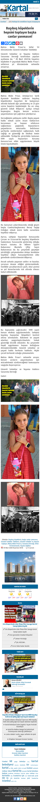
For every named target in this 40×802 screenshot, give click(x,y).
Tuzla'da (23, 773)
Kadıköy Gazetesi (20, 755)
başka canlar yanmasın (30, 540)
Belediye (22, 761)
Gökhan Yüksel (7, 771)
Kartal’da (17, 770)
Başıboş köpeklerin (15, 540)
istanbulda (22, 765)
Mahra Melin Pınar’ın (15, 544)
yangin (15, 761)
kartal (5, 767)
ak (9, 768)
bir (27, 764)
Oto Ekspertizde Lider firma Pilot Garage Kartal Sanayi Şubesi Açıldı (20, 625)
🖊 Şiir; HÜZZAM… (20, 642)
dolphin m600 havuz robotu (9, 792)
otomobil (24, 771)
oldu (15, 781)
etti (11, 778)
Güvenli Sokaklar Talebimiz (10, 542)
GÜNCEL (20, 768)
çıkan (27, 773)
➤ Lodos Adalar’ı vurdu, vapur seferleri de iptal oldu (20, 735)
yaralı (36, 776)
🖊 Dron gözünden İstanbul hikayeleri (19, 635)
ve (10, 761)
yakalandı (35, 768)
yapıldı (15, 768)
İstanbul (4, 761)
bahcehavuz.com (30, 795)
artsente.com (8, 795)
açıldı (12, 781)
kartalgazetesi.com (10, 789)
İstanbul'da (17, 776)
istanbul (6, 780)
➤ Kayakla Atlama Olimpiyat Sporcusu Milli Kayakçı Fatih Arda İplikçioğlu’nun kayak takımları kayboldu (20, 721)
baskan (30, 768)
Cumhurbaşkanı (34, 765)
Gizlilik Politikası (19, 791)
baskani (23, 778)
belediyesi (17, 773)
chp (11, 776)
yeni (28, 778)
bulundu (17, 765)
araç (28, 761)
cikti (26, 776)
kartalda (6, 775)
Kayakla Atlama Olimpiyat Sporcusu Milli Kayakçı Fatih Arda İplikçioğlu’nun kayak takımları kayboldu (19, 717)
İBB (3, 778)
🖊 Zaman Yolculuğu (20, 639)
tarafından (10, 773)
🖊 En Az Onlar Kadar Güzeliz (19, 646)
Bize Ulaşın (28, 791)
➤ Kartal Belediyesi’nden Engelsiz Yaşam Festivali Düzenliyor (20, 726)
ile (7, 778)
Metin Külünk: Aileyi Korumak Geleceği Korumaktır (21, 683)
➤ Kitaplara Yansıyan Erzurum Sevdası (20, 739)
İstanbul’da (35, 778)
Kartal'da (16, 778)
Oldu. (12, 768)
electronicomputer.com (19, 795)
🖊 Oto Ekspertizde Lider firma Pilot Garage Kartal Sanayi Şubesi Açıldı (20, 630)
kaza (37, 773)
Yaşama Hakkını (25, 546)
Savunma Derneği (28, 544)
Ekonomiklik (20, 751)
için (23, 776)
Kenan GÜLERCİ (16, 680)
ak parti (24, 768)
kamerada (31, 776)
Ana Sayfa (11, 791)
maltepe (32, 773)
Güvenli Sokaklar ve (26, 542)
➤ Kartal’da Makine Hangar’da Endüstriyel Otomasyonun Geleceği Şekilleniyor (20, 730)
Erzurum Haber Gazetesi (20, 753)
